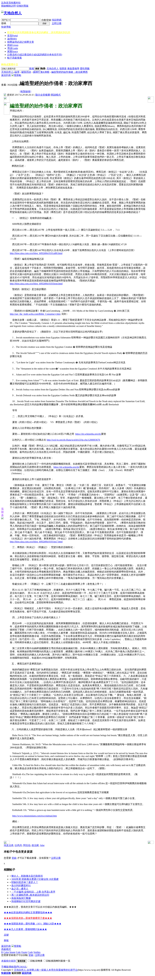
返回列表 (6, 75)
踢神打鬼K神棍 (41, 72)
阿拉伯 (26, 845)
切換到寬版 (22, 6)
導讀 (12, 48)
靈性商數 (85, 68)
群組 (12, 45)
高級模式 (6, 949)
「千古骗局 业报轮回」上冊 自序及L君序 (33, 891)
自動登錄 (46, 20)
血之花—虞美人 (19, 888)
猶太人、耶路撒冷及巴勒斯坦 (27, 876)
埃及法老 (8, 845)
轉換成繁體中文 (9, 64)
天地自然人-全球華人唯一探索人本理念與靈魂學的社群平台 (46, 970)
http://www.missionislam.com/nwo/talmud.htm (34, 816)
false (42, 845)
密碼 (3, 23)
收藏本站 (16, 2)
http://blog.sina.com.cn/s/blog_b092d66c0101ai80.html (36, 253)
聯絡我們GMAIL (18, 966)
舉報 (6, 940)
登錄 (14, 858)
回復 (6, 935)
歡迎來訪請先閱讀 (38, 32)
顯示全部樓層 (42, 95)
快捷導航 (6, 27)
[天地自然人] (11, 13)
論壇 (12, 38)
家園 (12, 51)
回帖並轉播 (36, 961)
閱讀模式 (56, 95)
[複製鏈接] (25, 91)
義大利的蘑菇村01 (21, 885)
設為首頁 (6, 2)
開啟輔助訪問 (8, 6)
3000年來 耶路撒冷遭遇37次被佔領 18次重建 (35, 879)
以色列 (18, 845)
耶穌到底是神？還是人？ (24, 882)
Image (12, 952)
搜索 (31, 68)
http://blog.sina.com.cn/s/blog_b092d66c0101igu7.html (36, 541)
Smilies (36, 952)
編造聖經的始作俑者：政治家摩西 (69, 72)
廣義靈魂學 (73, 68)
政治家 (35, 845)
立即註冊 (56, 23)
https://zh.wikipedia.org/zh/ (88, 434)
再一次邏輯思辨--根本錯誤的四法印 (30, 895)
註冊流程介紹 (34, 54)
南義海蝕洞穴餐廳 (21, 898)
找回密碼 (56, 20)
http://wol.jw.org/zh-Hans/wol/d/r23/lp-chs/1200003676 (73, 440)
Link (18, 952)
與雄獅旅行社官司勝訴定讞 (25, 901)
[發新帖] (16, 75)
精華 (20, 42)
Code (30, 952)
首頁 (12, 35)
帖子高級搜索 (14, 57)
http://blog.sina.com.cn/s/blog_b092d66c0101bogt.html (36, 283)
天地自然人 (53, 68)
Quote (24, 952)
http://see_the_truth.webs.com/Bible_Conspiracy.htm (35, 314)
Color (6, 952)
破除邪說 (26, 72)
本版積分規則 (8, 961)
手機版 (4, 966)
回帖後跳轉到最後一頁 (58, 961)
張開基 (63, 68)
